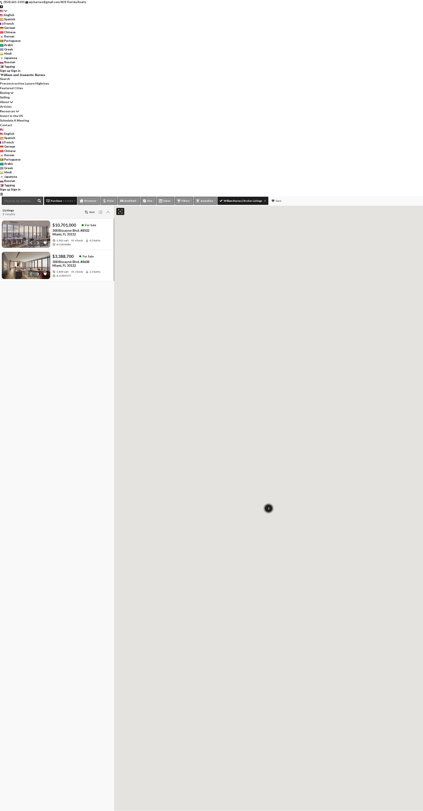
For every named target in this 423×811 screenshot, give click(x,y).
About (4, 102)
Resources (7, 111)
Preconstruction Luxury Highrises (24, 83)
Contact (6, 125)
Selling (5, 97)
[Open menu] (1, 194)
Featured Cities (11, 88)
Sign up (5, 70)
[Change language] (3, 11)
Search (5, 79)
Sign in (15, 70)
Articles (6, 106)
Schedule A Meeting (14, 120)
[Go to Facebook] (1, 6)
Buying (5, 92)
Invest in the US (11, 116)
